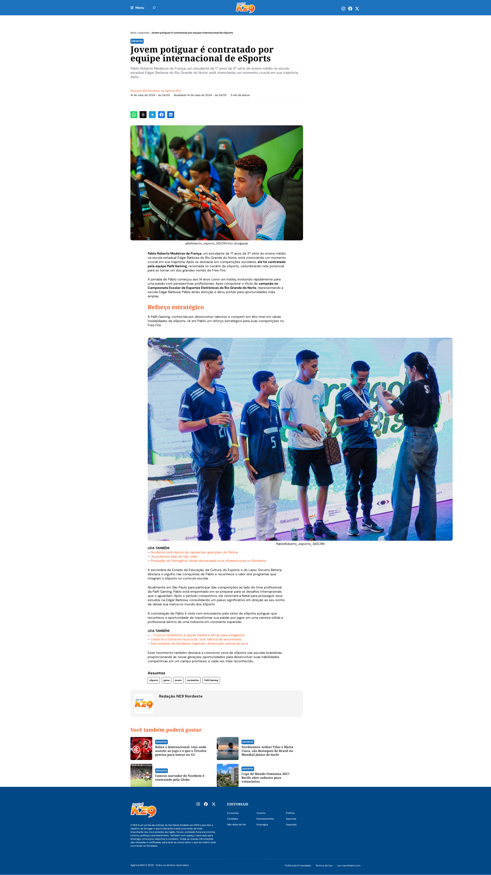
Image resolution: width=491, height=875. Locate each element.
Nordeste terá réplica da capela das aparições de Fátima (194, 552)
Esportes (144, 32)
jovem (178, 680)
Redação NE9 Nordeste (145, 90)
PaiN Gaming (211, 680)
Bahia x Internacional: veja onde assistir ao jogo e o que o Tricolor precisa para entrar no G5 (181, 751)
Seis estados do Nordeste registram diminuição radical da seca (199, 643)
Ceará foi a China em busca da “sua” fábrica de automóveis (196, 639)
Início (133, 32)
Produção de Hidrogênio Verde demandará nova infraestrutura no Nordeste (208, 561)
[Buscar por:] (154, 8)
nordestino (193, 680)
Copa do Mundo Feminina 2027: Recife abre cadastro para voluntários (265, 778)
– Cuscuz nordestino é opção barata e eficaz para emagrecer (198, 635)
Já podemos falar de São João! (174, 556)
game (166, 680)
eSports (153, 680)
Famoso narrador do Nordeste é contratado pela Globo (179, 778)
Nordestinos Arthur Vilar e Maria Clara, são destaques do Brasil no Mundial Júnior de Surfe (267, 751)
